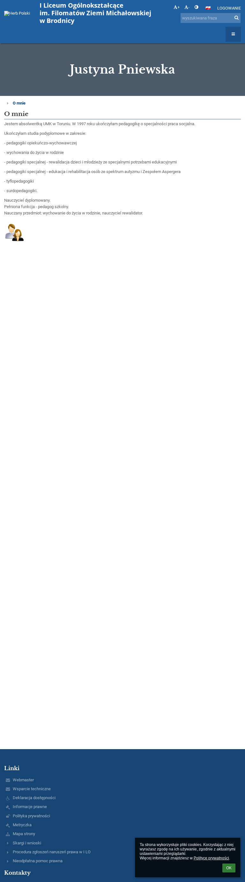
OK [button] (229, 868)
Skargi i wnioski (27, 843)
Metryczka (22, 824)
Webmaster (23, 779)
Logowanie (229, 8)
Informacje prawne (30, 806)
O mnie (19, 103)
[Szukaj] (236, 17)
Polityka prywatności (31, 815)
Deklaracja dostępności (34, 797)
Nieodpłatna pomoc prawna (38, 860)
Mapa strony (24, 833)
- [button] (188, 7)
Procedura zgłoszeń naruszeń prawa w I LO (52, 851)
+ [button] (178, 7)
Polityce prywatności (211, 858)
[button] (196, 7)
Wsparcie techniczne (32, 788)
